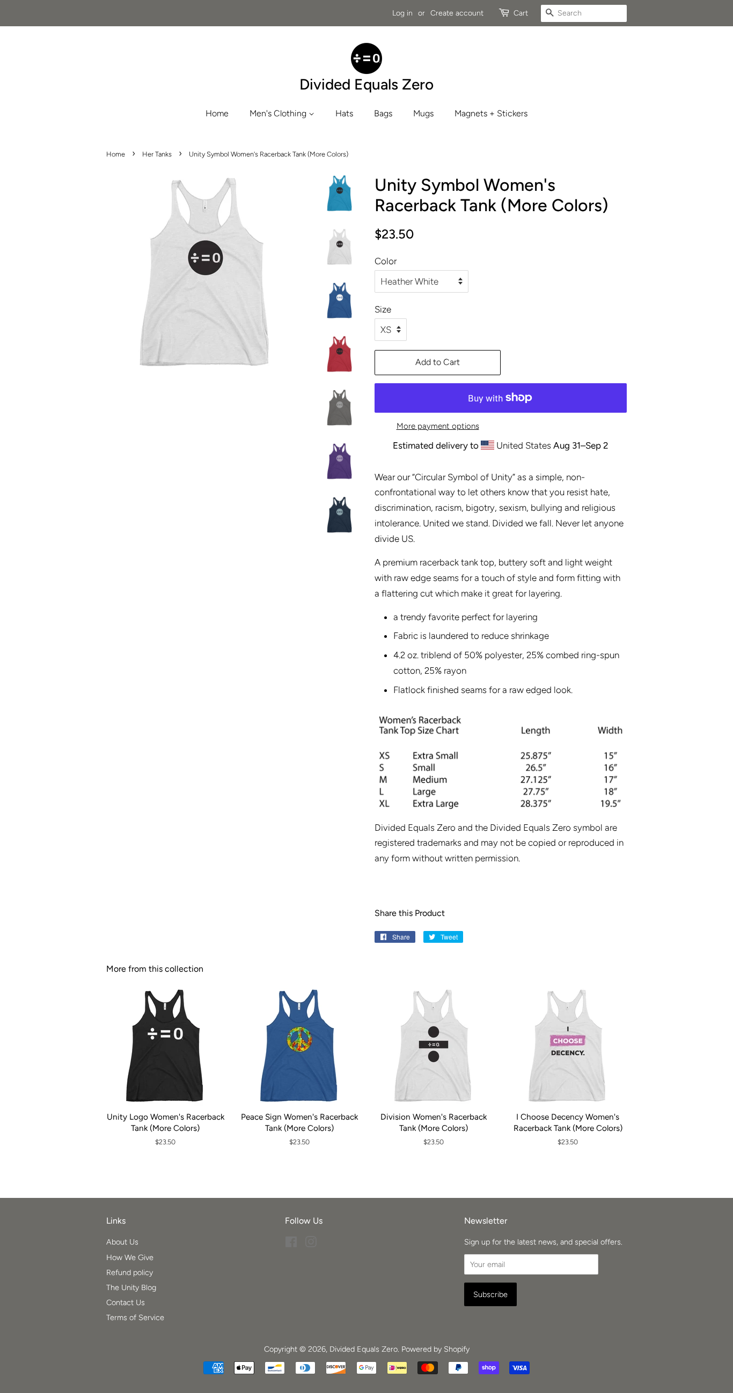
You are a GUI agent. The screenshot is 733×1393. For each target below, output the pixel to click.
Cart (521, 13)
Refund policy (129, 1272)
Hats (344, 113)
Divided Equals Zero (363, 1349)
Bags (383, 113)
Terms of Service (135, 1317)
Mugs (423, 113)
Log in (402, 13)
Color (386, 261)
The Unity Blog (131, 1287)
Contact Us (125, 1302)
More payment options (438, 426)
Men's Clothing (279, 113)
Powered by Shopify (435, 1349)
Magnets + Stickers (491, 113)
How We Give (129, 1257)
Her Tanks (157, 154)
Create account (456, 13)
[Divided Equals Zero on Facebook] (291, 1244)
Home (217, 113)
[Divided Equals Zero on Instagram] (311, 1244)
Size (383, 309)
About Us (122, 1242)
